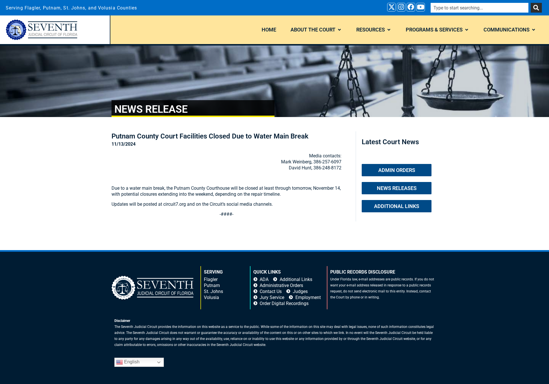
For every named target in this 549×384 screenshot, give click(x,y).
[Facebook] (411, 7)
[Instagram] (401, 7)
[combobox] (479, 8)
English (131, 361)
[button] (316, 29)
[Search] (536, 8)
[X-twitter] (391, 7)
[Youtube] (420, 7)
